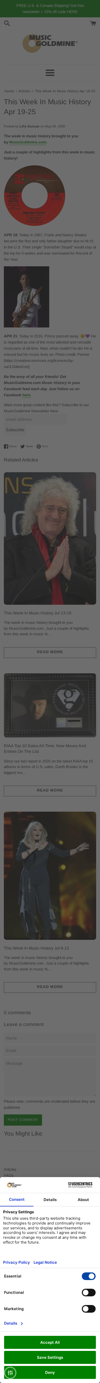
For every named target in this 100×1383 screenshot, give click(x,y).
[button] (10, 1373)
